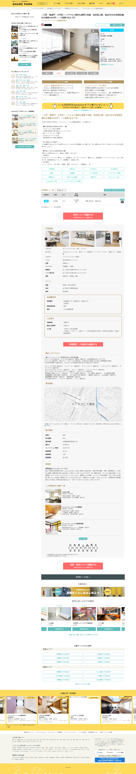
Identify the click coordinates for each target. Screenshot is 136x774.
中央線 (26, 757)
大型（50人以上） (82, 749)
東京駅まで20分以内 (103, 658)
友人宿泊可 (114, 169)
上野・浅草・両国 (28, 739)
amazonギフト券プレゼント (58, 751)
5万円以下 (93, 169)
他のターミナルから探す (83, 684)
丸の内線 (31, 757)
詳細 (122, 199)
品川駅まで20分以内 (103, 654)
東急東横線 (52, 757)
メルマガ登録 (82, 732)
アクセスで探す (69, 3)
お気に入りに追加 (117, 25)
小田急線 (16, 759)
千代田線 (46, 757)
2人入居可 (25, 749)
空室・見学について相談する (83, 566)
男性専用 (19, 747)
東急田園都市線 (68, 757)
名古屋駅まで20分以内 (104, 679)
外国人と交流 (26, 747)
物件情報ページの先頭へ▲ (83, 577)
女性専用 (51, 169)
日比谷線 (83, 757)
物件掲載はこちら (93, 732)
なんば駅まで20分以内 (104, 672)
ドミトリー (70, 751)
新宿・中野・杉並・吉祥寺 (39, 739)
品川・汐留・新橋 (71, 739)
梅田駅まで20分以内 (63, 672)
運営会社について (28, 732)
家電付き (51, 177)
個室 (51, 173)
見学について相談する (83, 216)
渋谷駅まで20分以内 (63, 658)
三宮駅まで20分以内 (103, 676)
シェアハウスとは (40, 732)
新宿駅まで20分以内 (63, 654)
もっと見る (83, 538)
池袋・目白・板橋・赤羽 (81, 739)
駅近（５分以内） (50, 747)
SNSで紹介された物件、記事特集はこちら (110, 755)
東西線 (22, 757)
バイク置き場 (93, 173)
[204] (70, 49)
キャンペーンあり (114, 177)
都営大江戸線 (76, 757)
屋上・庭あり (58, 747)
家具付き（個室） (84, 747)
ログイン (121, 3)
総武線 (57, 757)
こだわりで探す (81, 3)
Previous (44, 49)
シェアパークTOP (38, 8)
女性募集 (14, 749)
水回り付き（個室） (40, 747)
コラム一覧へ (25, 64)
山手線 (13, 757)
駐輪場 (72, 173)
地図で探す (92, 3)
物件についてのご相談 (106, 732)
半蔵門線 (62, 757)
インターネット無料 (114, 173)
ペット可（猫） (44, 749)
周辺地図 (103, 49)
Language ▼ (42, 3)
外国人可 (93, 177)
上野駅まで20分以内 (103, 662)
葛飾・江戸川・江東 (37, 741)
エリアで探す (57, 3)
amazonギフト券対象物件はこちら (83, 110)
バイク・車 (70, 747)
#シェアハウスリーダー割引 (16, 725)
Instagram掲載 (74, 749)
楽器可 (29, 749)
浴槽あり (64, 747)
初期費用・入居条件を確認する (83, 344)
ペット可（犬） (35, 749)
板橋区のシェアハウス (71, 8)
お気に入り (110, 3)
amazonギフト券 (51, 181)
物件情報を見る (59, 629)
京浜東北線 (40, 757)
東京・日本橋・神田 (51, 739)
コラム (101, 3)
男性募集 (19, 749)
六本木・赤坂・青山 (26, 741)
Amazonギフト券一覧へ (25, 146)
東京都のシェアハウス (53, 8)
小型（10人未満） (72, 177)
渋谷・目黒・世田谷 (61, 739)
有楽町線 (22, 759)
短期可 (50, 749)
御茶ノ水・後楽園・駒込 (17, 739)
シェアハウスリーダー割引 (72, 181)
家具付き (72, 169)
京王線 (17, 757)
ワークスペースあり (57, 749)
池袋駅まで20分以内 (63, 662)
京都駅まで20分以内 (63, 679)
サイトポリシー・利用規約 (55, 732)
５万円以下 (76, 747)
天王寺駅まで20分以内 (63, 676)
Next (96, 49)
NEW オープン (66, 749)
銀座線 (35, 757)
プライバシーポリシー (70, 732)
